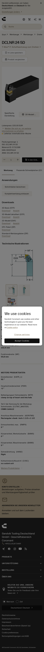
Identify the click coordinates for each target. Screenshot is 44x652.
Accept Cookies (22, 341)
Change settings (22, 334)
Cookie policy (12, 327)
